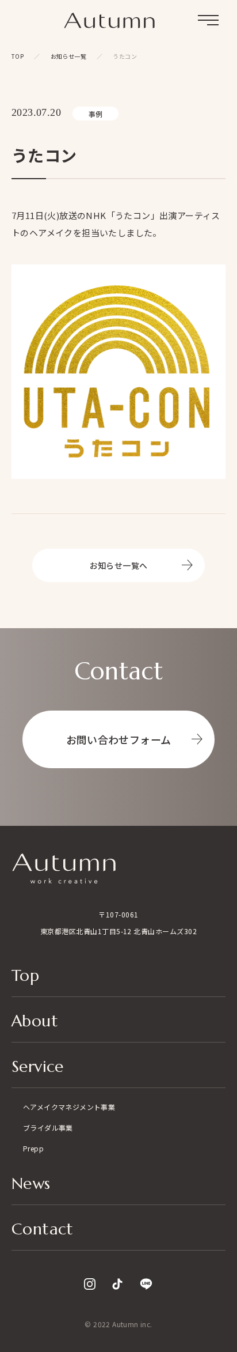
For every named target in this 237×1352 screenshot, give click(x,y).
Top (25, 976)
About (35, 1022)
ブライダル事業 (48, 1127)
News (31, 1185)
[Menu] (208, 20)
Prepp (33, 1148)
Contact (43, 1230)
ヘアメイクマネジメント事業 (69, 1107)
